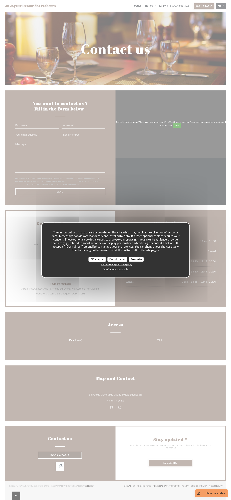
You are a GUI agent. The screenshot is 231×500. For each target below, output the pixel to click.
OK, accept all (97, 259)
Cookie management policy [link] (116, 269)
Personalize (136, 259)
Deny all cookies (117, 259)
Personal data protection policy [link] (116, 264)
